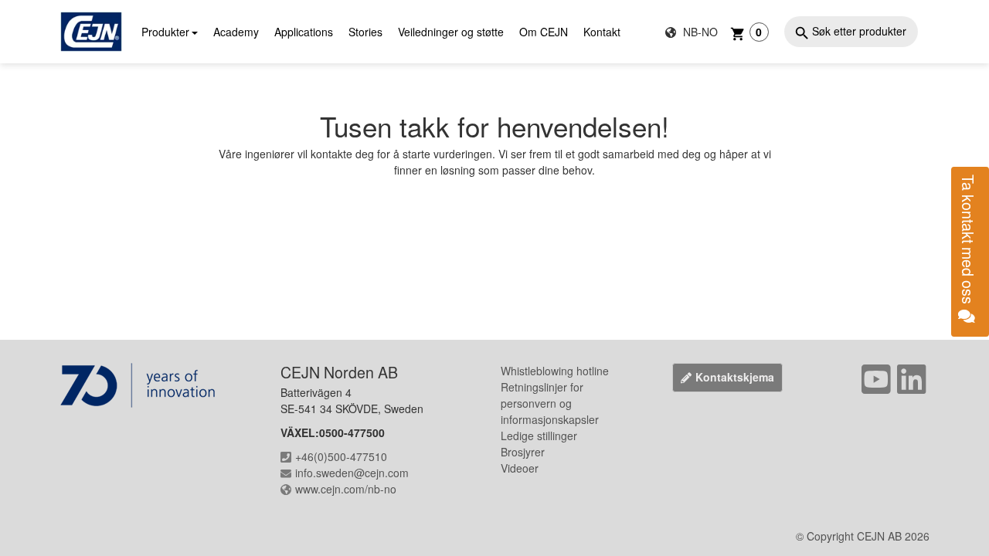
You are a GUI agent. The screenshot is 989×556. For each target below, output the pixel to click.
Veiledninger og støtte (451, 31)
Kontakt (601, 31)
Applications (303, 31)
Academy (236, 31)
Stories (365, 31)
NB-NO (699, 31)
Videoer (520, 468)
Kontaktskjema (734, 377)
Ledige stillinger (539, 435)
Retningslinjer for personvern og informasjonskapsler (550, 403)
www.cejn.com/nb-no (345, 489)
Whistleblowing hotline (555, 370)
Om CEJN (543, 31)
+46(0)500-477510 (341, 456)
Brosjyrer (523, 451)
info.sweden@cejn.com (352, 472)
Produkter (165, 31)
